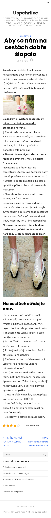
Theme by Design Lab (38, 512)
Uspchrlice (25, 13)
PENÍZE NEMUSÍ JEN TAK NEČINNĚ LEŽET (12, 441)
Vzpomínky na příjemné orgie (16, 473)
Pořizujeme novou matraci (14, 467)
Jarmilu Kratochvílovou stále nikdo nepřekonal (38, 441)
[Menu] (3, 3)
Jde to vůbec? (9, 485)
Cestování (25, 36)
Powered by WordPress (14, 512)
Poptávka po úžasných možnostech (18, 479)
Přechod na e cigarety (13, 491)
